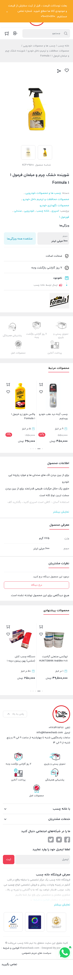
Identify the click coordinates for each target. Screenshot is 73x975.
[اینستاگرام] (59, 840)
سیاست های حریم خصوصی (36, 953)
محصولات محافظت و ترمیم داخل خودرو (48, 51)
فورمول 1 (64, 217)
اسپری (55, 211)
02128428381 (56, 727)
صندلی (18, 211)
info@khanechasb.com (50, 732)
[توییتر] (51, 840)
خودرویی (29, 211)
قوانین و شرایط (11, 948)
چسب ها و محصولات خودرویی (39, 46)
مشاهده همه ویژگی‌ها (20, 239)
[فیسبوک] (67, 840)
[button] (42, 448)
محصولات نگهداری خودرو (54, 205)
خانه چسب (63, 46)
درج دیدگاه (36, 585)
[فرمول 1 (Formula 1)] (59, 300)
